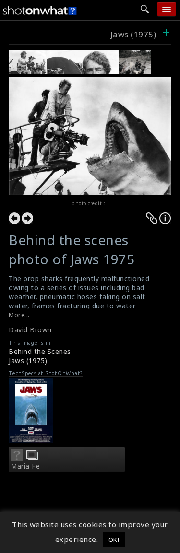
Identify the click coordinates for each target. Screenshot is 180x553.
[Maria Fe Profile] (17, 458)
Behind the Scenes (40, 351)
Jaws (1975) (133, 34)
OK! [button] (114, 539)
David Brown (30, 329)
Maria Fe (25, 466)
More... (19, 315)
